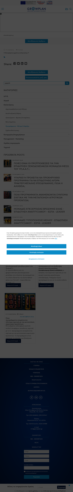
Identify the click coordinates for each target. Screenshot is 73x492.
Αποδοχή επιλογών (36, 252)
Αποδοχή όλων (36, 246)
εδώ (56, 238)
